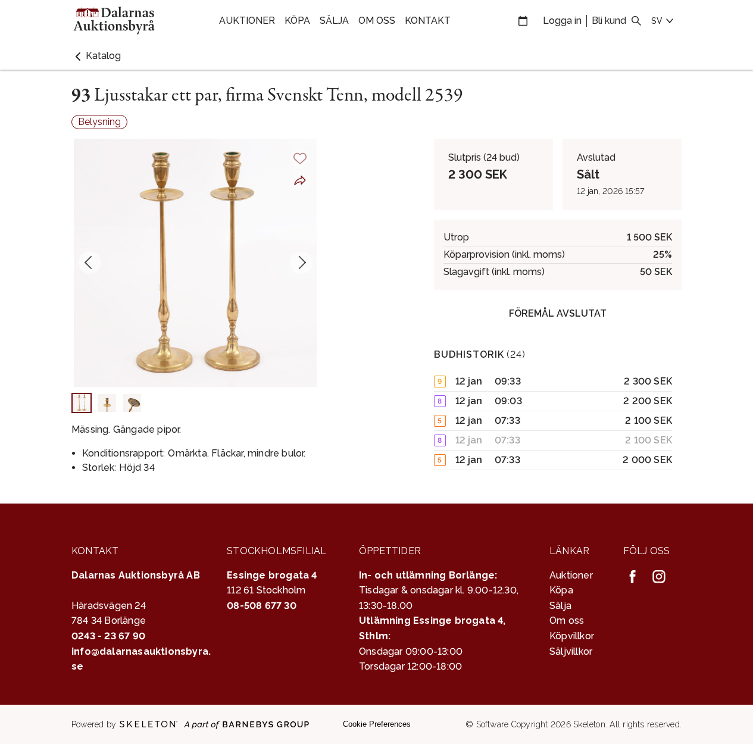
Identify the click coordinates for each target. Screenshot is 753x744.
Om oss (376, 20)
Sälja (334, 20)
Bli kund (609, 20)
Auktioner (247, 20)
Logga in (562, 20)
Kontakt (428, 20)
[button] (96, 56)
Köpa (297, 20)
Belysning (99, 121)
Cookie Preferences (377, 724)
